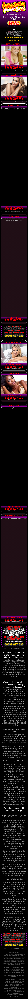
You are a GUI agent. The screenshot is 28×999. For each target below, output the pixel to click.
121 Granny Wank (14, 207)
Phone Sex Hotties (14, 364)
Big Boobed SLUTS (14, 66)
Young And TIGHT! (14, 97)
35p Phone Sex (14, 507)
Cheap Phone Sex (14, 617)
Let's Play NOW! (14, 396)
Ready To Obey (14, 318)
